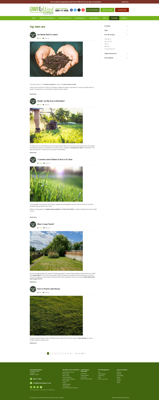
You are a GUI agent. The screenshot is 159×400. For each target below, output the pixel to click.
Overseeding (66, 386)
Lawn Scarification (67, 377)
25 (78, 353)
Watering (119, 374)
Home (33, 18)
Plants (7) (107, 44)
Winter (118, 382)
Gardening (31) (108, 39)
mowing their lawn (77, 148)
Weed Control (66, 374)
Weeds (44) (107, 46)
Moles (99, 377)
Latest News (114, 18)
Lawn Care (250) (108, 41)
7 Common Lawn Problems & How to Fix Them (54, 159)
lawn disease (82, 338)
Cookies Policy (51, 389)
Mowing (119, 372)
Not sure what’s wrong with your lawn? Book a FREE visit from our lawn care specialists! (90, 2)
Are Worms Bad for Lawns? (47, 34)
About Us (105, 18)
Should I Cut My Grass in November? (51, 101)
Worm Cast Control (102, 379)
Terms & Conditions (34, 389)
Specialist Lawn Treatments (47, 18)
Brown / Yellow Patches (86, 379)
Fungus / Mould (84, 375)
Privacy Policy (43, 389)
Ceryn (40, 163)
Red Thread (84, 373)
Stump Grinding (66, 384)
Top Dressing (66, 380)
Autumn (119, 380)
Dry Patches (84, 377)
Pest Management (79, 18)
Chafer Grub (101, 375)
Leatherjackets (102, 374)
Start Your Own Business (93, 10)
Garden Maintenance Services (70, 387)
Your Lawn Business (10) (110, 49)
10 (70, 353)
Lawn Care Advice (93, 18)
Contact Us (124, 18)
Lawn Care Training (107, 10)
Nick (40, 38)
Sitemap (62, 397)
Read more (33, 94)
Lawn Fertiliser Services (68, 372)
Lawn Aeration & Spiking (69, 379)
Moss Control (66, 375)
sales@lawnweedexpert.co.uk (42, 383)
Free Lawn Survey (122, 10)
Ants (99, 372)
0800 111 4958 (61, 10)
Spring (118, 377)
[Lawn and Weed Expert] (42, 14)
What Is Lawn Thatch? (45, 224)
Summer (119, 379)
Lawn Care (47, 38)
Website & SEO (115, 397)
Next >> (83, 353)
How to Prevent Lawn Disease (48, 288)
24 (75, 353)
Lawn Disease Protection (64, 18)
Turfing (64, 382)
